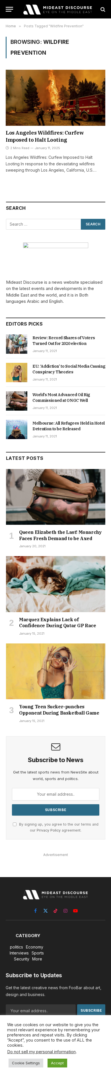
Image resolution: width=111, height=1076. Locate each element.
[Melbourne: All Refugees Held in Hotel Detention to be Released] (16, 429)
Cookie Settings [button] (26, 1063)
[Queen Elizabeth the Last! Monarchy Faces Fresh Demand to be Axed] (55, 497)
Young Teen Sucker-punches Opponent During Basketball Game (59, 710)
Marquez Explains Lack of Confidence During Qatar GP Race (57, 623)
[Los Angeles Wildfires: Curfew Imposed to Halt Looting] (55, 98)
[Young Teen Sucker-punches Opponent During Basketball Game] (55, 671)
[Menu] (9, 9)
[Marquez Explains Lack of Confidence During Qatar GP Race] (55, 584)
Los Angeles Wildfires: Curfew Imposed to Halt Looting (45, 136)
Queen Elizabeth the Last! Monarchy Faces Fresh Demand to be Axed (60, 535)
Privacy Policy (49, 830)
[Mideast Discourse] (57, 9)
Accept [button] (57, 1063)
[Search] (102, 9)
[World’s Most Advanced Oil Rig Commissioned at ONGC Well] (16, 401)
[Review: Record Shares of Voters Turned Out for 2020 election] (16, 344)
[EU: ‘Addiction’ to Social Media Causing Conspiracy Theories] (16, 372)
